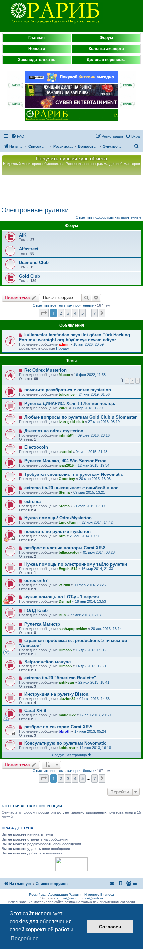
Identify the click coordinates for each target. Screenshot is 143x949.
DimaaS (65, 650)
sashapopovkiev (73, 629)
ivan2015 (66, 465)
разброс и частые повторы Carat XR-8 (64, 547)
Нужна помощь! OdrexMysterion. (58, 517)
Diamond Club (34, 262)
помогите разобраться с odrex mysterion (67, 389)
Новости (36, 48)
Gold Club (29, 276)
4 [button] (75, 313)
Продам (62, 348)
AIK (22, 235)
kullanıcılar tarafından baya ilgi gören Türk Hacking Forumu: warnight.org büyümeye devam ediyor (74, 337)
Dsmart (65, 601)
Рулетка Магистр (42, 624)
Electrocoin (36, 447)
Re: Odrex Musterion (45, 370)
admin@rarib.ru (68, 898)
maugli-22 (67, 715)
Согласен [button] (110, 926)
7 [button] (94, 313)
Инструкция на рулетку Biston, (57, 694)
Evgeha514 (68, 569)
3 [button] (68, 313)
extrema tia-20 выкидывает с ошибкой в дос (71, 487)
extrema (32, 501)
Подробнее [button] (25, 938)
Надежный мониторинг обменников (33, 164)
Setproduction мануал (47, 661)
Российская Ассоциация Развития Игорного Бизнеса (71, 894)
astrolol (65, 452)
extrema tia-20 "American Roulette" (60, 677)
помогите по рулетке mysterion (57, 531)
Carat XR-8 (35, 710)
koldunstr (67, 748)
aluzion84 (67, 699)
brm (62, 536)
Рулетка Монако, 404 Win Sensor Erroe (65, 460)
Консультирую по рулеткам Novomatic (65, 743)
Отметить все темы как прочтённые (63, 305)
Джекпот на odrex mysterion (53, 430)
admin (64, 344)
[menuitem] (17, 136)
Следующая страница (70, 755)
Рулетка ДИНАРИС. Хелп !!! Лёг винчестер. (69, 403)
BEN (62, 615)
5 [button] (82, 313)
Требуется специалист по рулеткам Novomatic (73, 474)
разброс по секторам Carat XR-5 (58, 726)
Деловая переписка (106, 59)
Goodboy (67, 479)
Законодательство (36, 59)
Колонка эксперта (106, 48)
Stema (64, 492)
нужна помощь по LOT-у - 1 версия (61, 596)
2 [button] (61, 313)
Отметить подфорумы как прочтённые (108, 217)
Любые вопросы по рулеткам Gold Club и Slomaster (80, 417)
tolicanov (67, 394)
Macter (64, 375)
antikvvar (66, 682)
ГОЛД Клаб (36, 610)
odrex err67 (36, 580)
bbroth (65, 731)
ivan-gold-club (71, 422)
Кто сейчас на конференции (32, 806)
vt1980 (64, 585)
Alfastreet (28, 248)
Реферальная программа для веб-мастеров (103, 164)
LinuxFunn (68, 522)
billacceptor (69, 552)
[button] (44, 313)
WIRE (63, 408)
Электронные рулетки (35, 210)
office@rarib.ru (92, 898)
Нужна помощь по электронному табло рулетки (75, 564)
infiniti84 (66, 435)
